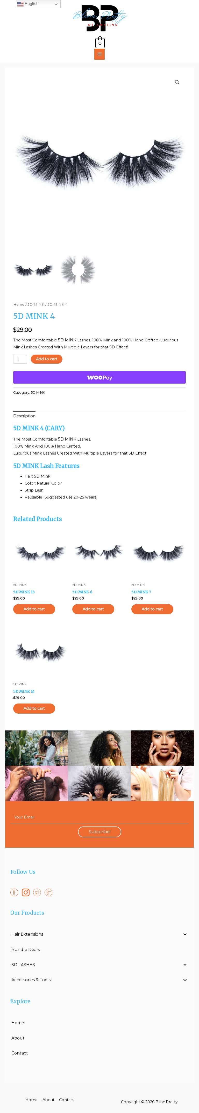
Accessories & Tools (31, 979)
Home (18, 304)
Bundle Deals (25, 949)
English (31, 4)
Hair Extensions (27, 934)
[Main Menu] (99, 54)
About (18, 1038)
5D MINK (35, 304)
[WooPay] (99, 377)
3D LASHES (23, 964)
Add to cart (46, 359)
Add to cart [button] (34, 609)
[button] (177, 82)
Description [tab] (24, 416)
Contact (19, 1053)
